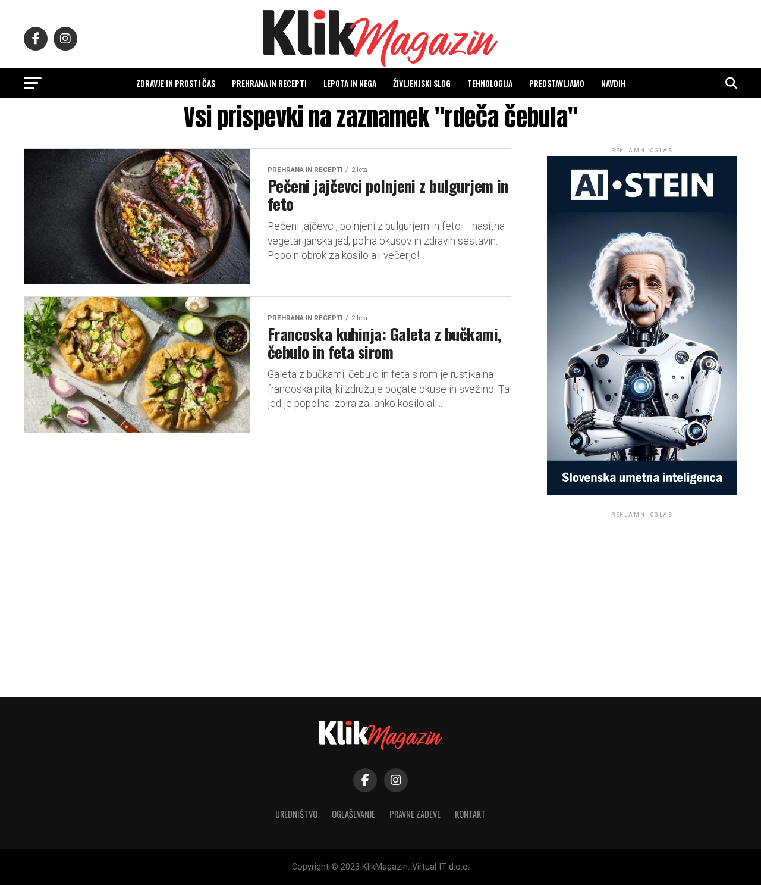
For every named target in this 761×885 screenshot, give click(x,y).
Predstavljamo (556, 83)
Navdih (613, 83)
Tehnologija (489, 83)
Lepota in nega (349, 83)
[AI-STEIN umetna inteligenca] (642, 492)
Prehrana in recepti (269, 83)
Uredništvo (296, 814)
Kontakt (470, 814)
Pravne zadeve (415, 814)
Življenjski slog (422, 83)
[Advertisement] (642, 594)
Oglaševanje (353, 814)
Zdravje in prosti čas (175, 83)
